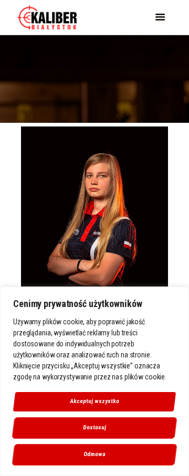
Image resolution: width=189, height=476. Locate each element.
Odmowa (94, 454)
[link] (47, 17)
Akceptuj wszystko (94, 401)
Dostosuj (94, 427)
